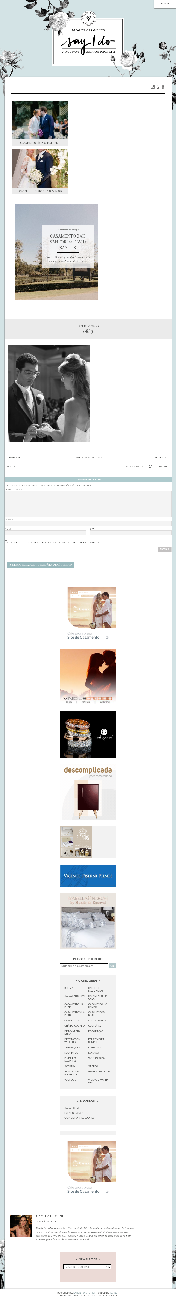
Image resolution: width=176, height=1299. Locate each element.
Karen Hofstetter (84, 1293)
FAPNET (114, 1293)
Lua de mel (95, 1047)
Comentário (13, 490)
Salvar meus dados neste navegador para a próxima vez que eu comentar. (53, 542)
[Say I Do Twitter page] (158, 87)
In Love (164, 467)
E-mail (9, 529)
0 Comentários (136, 467)
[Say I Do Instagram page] (153, 87)
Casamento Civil (75, 996)
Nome (9, 520)
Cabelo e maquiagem (95, 989)
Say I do (93, 1066)
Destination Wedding (72, 1040)
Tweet (11, 467)
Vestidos (70, 1079)
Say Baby (69, 1066)
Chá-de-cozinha (74, 1026)
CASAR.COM (71, 1108)
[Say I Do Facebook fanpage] (163, 87)
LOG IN (165, 3)
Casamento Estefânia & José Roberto (40, 564)
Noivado (93, 1052)
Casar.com (71, 1020)
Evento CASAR (73, 1113)
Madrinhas (71, 1052)
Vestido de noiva (99, 1071)
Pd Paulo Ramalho (70, 1059)
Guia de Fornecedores (79, 1118)
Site (92, 529)
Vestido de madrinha (71, 1073)
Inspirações (72, 1047)
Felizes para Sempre (96, 1040)
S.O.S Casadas (97, 1058)
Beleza (68, 988)
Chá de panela (97, 1020)
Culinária (94, 1026)
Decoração (95, 1031)
